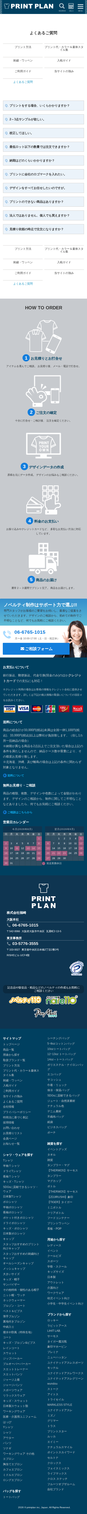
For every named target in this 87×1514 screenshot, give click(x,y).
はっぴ (7, 1422)
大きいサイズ (11, 1274)
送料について (15, 775)
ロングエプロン (13, 1480)
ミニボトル (54, 1207)
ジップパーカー (13, 1358)
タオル (51, 1154)
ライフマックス (57, 1473)
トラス (51, 1426)
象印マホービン (57, 1346)
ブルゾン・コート (14, 1305)
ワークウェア (55, 1293)
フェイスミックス (58, 1468)
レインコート (11, 1348)
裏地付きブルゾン (14, 1321)
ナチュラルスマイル (59, 1447)
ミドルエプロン (13, 1475)
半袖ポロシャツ (13, 1207)
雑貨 (50, 1160)
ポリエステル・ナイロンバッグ (65, 1067)
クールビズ (54, 1256)
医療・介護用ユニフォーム (19, 1416)
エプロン (8, 1458)
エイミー (52, 1441)
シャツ (7, 1432)
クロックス (54, 1463)
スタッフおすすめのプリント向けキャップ (21, 1246)
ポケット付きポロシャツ (18, 1217)
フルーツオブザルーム (61, 1484)
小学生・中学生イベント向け (65, 1303)
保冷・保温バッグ (58, 1090)
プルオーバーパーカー (17, 1364)
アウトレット (55, 1282)
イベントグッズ (57, 1149)
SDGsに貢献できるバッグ (63, 1095)
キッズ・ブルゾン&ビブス (19, 1342)
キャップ (8, 1239)
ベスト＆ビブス (13, 1311)
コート (7, 1337)
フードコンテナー (58, 1218)
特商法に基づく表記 (15, 1117)
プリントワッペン (58, 1223)
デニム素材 (54, 1111)
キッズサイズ (55, 1271)
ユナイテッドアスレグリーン (65, 1378)
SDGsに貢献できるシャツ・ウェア (20, 1189)
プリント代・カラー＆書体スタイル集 (21, 1073)
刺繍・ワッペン (13, 1080)
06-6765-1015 (25, 925)
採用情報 (8, 1122)
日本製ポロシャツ (14, 1233)
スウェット (10, 1353)
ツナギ (7, 1448)
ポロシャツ (10, 1202)
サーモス (52, 1336)
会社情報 (8, 1106)
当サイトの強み (13, 1096)
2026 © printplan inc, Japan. (33, 1507)
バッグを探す (12, 1491)
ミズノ (51, 1415)
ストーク (52, 1389)
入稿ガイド (10, 1085)
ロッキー (52, 1320)
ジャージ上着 (11, 1379)
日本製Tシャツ (12, 1196)
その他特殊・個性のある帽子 (21, 1289)
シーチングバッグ (58, 1038)
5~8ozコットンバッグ (61, 1043)
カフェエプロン (13, 1469)
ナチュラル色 (55, 1106)
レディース (54, 1245)
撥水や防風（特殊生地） (18, 1332)
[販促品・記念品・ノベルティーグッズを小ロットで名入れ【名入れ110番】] (62, 1000)
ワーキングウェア (14, 1411)
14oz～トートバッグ (60, 1059)
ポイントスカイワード (61, 1452)
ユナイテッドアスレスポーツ (65, 1362)
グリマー (52, 1420)
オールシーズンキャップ (18, 1263)
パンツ (7, 1443)
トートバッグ (11, 1497)
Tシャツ (8, 1160)
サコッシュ (54, 1079)
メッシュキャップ (14, 1268)
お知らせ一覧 (11, 1143)
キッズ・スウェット (15, 1401)
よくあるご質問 (13, 1101)
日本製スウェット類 (15, 1406)
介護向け (52, 1287)
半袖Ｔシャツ (11, 1165)
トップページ (11, 1044)
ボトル (51, 1186)
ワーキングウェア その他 (18, 1453)
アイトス (52, 1394)
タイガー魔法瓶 (57, 1341)
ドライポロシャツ (14, 1223)
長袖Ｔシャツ (11, 1176)
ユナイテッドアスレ (59, 1410)
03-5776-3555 (25, 943)
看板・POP (54, 1228)
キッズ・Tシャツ (13, 1181)
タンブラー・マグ (58, 1165)
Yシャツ (8, 1427)
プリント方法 (11, 1065)
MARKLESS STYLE (59, 1404)
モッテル (52, 1367)
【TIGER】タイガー (59, 1202)
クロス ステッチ (57, 1478)
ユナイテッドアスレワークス (65, 1373)
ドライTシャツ (12, 1171)
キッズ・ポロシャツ (15, 1228)
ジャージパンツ (13, 1385)
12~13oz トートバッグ (61, 1054)
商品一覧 (8, 1049)
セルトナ (52, 1457)
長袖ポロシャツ (13, 1212)
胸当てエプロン (13, 1464)
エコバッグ (54, 1074)
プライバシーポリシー (17, 1112)
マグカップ (54, 1181)
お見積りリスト (13, 1133)
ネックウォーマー (14, 1300)
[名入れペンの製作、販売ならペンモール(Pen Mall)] (45, 1013)
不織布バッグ (55, 1116)
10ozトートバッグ (58, 1049)
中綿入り (8, 1327)
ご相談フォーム (39, 649)
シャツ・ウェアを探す (18, 1155)
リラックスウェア (14, 1395)
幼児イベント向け (58, 1298)
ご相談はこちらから (19, 812)
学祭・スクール (57, 1266)
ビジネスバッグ (57, 1127)
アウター (8, 1438)
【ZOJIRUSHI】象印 (60, 1197)
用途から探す (11, 1054)
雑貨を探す (54, 1143)
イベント (52, 1250)
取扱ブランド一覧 (14, 1060)
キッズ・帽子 (11, 1279)
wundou (52, 1383)
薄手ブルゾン (11, 1316)
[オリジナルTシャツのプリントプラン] (29, 6)
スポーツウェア (13, 1390)
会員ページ (10, 1138)
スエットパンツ (13, 1374)
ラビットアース (57, 1325)
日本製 (51, 1277)
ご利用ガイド (11, 1091)
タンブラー (54, 1175)
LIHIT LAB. (54, 1330)
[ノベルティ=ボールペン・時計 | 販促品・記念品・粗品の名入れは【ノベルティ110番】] (25, 1000)
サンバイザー (11, 1284)
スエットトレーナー (15, 1369)
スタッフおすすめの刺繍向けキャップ (21, 1256)
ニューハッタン (57, 1357)
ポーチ (51, 1132)
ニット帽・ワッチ (14, 1295)
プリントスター (57, 1431)
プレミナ (52, 1352)
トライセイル (55, 1399)
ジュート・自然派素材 (61, 1101)
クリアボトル (55, 1212)
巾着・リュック (57, 1085)
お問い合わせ (11, 1128)
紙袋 (50, 1122)
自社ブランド (55, 1489)
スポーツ (52, 1261)
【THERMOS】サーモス (62, 1170)
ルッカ (51, 1436)
